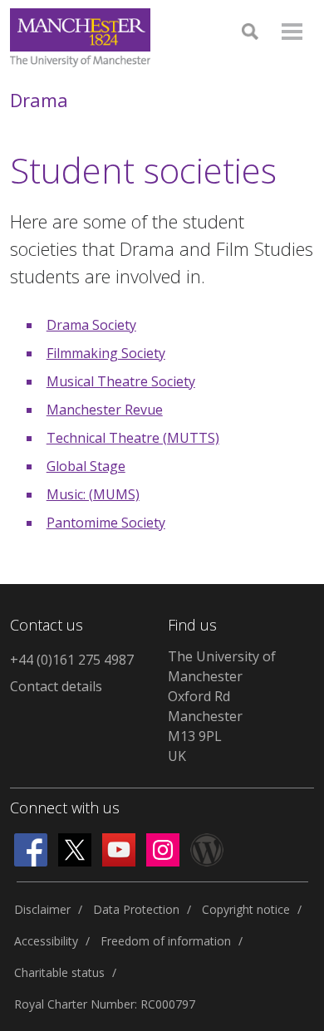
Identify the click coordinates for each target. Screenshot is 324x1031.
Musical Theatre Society (121, 381)
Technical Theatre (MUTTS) (133, 438)
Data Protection (136, 909)
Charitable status (59, 972)
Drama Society (91, 325)
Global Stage (86, 466)
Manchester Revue (105, 409)
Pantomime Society (106, 522)
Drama (39, 99)
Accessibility (46, 941)
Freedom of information (166, 941)
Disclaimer (42, 909)
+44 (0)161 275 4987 (72, 660)
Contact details (56, 686)
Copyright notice (246, 909)
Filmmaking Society (106, 353)
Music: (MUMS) (93, 494)
